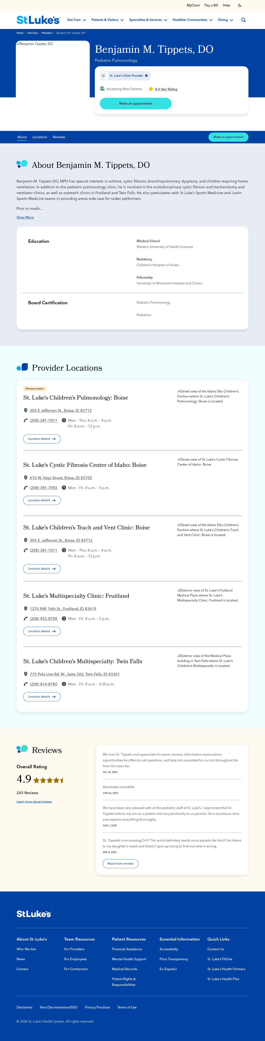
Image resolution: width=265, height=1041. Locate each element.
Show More (25, 217)
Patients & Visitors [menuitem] (105, 20)
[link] (162, 88)
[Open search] (243, 20)
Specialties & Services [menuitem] (145, 20)
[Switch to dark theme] (240, 5)
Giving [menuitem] (223, 20)
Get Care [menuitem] (74, 20)
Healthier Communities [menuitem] (190, 20)
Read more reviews (121, 863)
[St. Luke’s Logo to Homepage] (38, 20)
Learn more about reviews (34, 801)
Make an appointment (135, 103)
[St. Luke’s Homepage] (34, 914)
